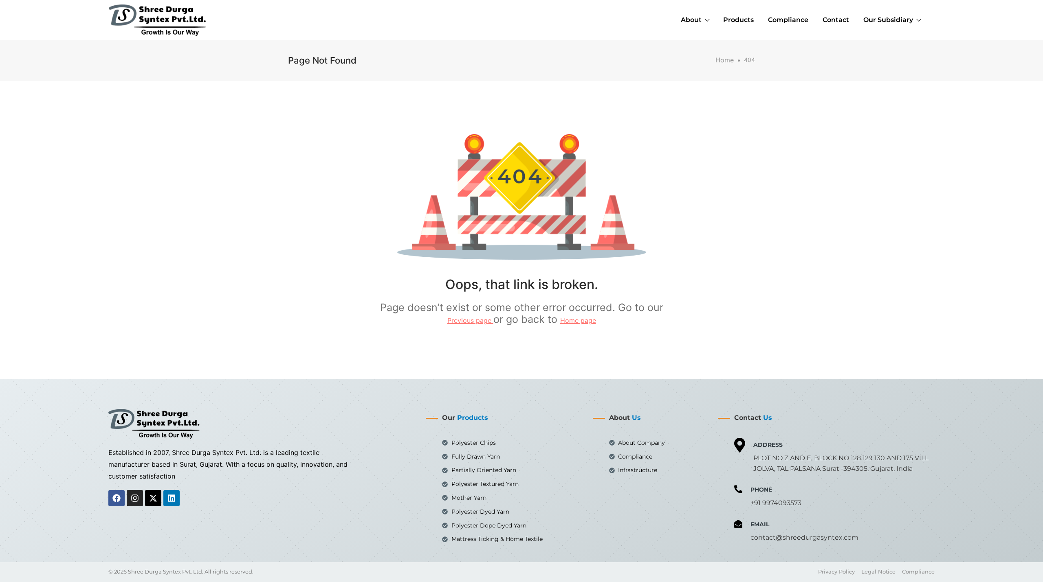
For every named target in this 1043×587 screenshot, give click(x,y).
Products (738, 20)
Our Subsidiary (888, 20)
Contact (836, 20)
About (691, 20)
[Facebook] (116, 498)
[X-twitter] (153, 498)
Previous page (470, 320)
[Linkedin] (171, 498)
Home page (578, 320)
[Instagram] (135, 498)
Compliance (788, 20)
